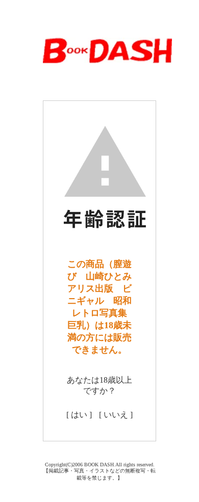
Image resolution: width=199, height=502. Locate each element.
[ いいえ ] (116, 414)
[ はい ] (79, 414)
